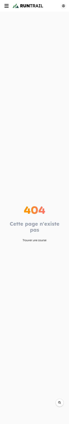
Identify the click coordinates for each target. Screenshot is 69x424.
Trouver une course (34, 240)
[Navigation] (6, 6)
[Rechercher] (60, 403)
